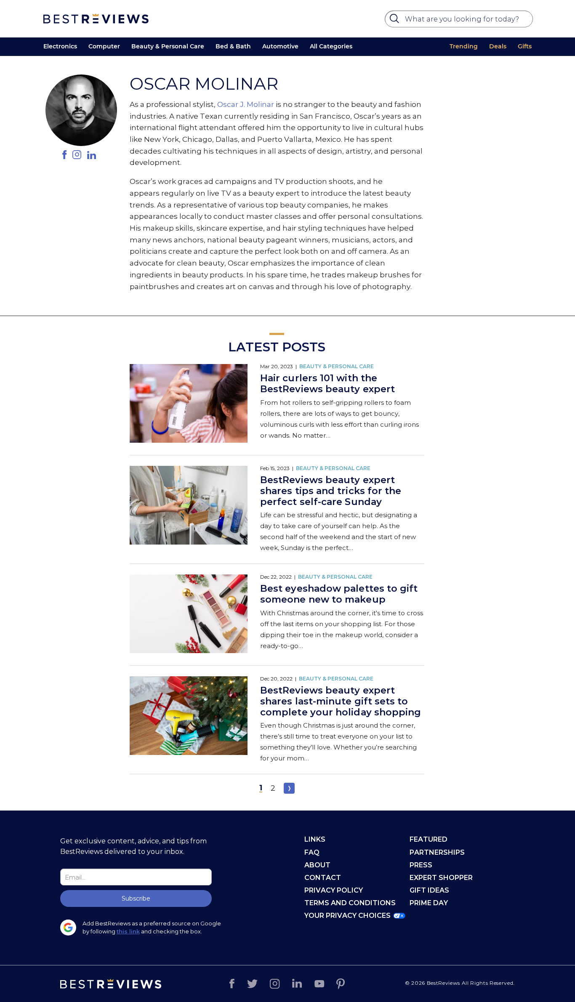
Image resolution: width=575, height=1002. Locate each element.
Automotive (280, 46)
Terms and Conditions (350, 903)
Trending (464, 46)
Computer (104, 46)
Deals (497, 46)
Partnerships (437, 852)
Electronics (60, 46)
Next (289, 788)
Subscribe (136, 898)
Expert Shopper (441, 878)
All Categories (331, 46)
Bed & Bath (233, 46)
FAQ (311, 852)
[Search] (396, 21)
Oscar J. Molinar (245, 104)
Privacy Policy (333, 890)
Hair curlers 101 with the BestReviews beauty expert (327, 383)
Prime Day (429, 903)
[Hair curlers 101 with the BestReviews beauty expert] (189, 404)
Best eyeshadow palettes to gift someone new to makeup (339, 594)
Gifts (525, 46)
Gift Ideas (429, 890)
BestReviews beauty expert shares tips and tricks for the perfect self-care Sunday (330, 491)
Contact (322, 878)
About (317, 865)
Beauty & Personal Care (167, 46)
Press (421, 865)
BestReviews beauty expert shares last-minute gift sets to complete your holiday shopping (340, 701)
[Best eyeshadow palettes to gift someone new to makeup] (189, 614)
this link (128, 931)
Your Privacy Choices (347, 916)
